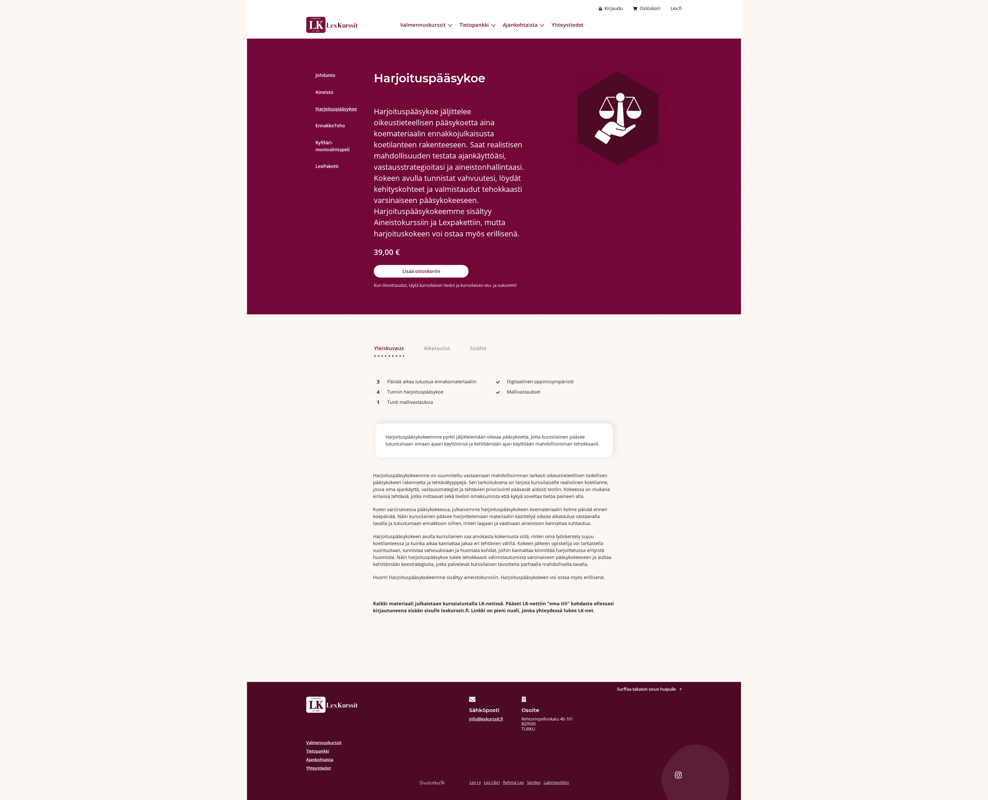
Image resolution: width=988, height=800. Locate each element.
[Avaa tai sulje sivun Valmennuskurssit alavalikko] (450, 25)
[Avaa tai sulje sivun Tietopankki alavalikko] (493, 25)
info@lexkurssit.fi (486, 719)
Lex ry (475, 782)
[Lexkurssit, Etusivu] (332, 25)
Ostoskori (650, 8)
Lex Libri (492, 782)
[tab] (394, 348)
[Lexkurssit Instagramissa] (678, 775)
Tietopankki (474, 24)
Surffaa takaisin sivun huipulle (647, 689)
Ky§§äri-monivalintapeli (325, 146)
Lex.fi (676, 8)
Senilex (534, 782)
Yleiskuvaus (389, 348)
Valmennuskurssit (423, 24)
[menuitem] (423, 25)
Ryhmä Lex (513, 782)
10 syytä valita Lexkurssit (654, 25)
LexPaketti (325, 166)
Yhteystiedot (568, 24)
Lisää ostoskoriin (421, 271)
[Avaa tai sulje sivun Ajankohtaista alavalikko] (542, 25)
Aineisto (324, 92)
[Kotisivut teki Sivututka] (432, 783)
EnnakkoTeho (325, 125)
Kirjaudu (614, 8)
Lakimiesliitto (556, 782)
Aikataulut (437, 348)
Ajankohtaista (520, 24)
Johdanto (325, 75)
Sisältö (478, 348)
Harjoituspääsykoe (325, 109)
